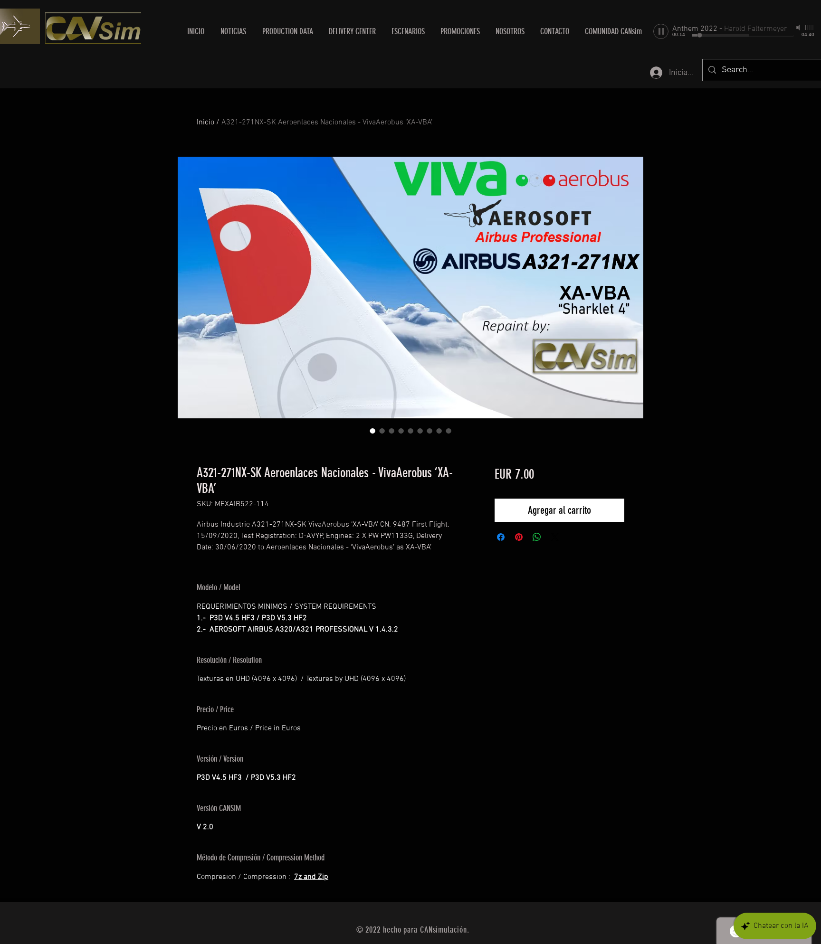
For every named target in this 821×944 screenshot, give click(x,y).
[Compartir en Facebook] (500, 537)
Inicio (205, 122)
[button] (352, 31)
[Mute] (799, 27)
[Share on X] (555, 537)
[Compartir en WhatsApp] (537, 537)
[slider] (809, 27)
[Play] (661, 31)
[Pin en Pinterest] (519, 537)
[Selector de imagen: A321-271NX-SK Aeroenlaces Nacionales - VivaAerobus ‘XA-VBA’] (372, 430)
